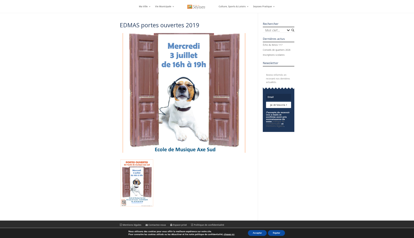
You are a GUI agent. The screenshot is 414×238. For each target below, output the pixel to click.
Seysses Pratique (262, 6)
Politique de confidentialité (208, 224)
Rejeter (276, 232)
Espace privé (179, 224)
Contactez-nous (157, 224)
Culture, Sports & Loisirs (232, 6)
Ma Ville (143, 6)
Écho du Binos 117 (272, 44)
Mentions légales (131, 224)
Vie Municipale (163, 6)
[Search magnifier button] (293, 30)
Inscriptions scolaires (274, 54)
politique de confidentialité (275, 122)
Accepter (257, 232)
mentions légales (275, 125)
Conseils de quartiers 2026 (276, 49)
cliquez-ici (229, 234)
